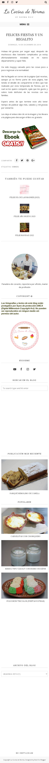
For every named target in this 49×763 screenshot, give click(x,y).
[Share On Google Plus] (33, 160)
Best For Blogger (40, 760)
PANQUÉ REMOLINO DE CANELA (24, 493)
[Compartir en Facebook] (16, 160)
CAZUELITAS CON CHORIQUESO (25, 536)
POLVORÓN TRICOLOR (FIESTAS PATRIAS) (26, 601)
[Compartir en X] (22, 160)
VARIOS (15, 167)
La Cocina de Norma (24, 11)
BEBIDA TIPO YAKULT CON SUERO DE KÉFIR (25, 569)
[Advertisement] (24, 421)
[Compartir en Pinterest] (27, 160)
